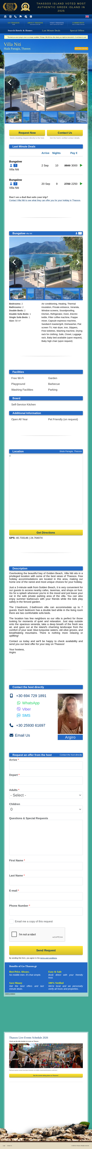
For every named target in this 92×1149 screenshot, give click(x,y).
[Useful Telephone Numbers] (15, 17)
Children (14, 804)
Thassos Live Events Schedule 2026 (28, 1037)
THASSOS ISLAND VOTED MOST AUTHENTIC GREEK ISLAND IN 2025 (61, 7)
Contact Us (9, 1145)
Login (4, 1145)
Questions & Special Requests (28, 818)
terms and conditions (48, 958)
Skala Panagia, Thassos (17, 48)
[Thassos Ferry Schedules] (5, 17)
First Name (17, 860)
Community (78, 23)
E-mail (14, 890)
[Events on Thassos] (46, 1055)
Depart (14, 774)
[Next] (82, 82)
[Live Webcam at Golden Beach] (20, 17)
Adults (14, 789)
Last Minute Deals (51, 30)
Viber (26, 709)
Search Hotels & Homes (20, 30)
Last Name (17, 875)
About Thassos (35, 23)
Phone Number (19, 905)
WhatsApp (30, 703)
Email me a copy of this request (34, 921)
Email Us (22, 735)
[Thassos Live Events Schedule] (30, 17)
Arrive (14, 759)
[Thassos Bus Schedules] (10, 17)
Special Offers (77, 30)
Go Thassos (13, 23)
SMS (25, 715)
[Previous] (10, 82)
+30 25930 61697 (30, 725)
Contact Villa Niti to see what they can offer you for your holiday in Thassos (44, 200)
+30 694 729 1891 (30, 696)
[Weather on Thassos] (25, 17)
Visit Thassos (57, 23)
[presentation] (37, 934)
